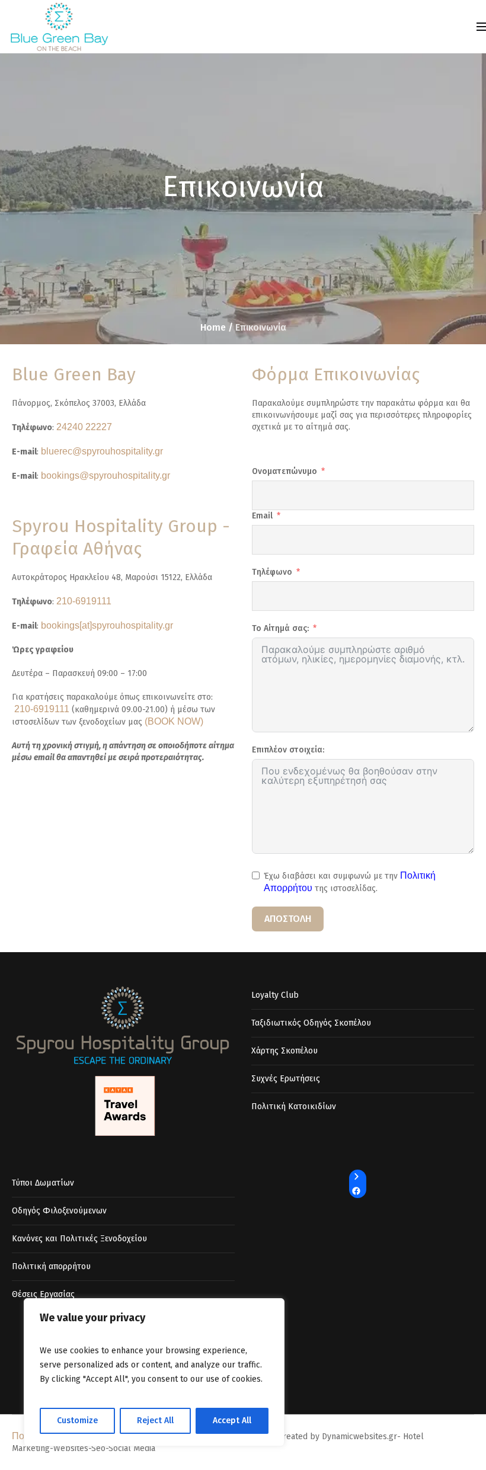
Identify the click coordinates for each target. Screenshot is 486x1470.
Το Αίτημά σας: (280, 628)
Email (262, 516)
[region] (154, 1372)
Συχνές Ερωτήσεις (285, 1079)
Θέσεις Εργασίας (43, 1294)
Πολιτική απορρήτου (51, 1266)
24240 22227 (84, 427)
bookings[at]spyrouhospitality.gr (107, 625)
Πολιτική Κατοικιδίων (293, 1106)
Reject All (155, 1420)
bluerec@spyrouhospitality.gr (102, 451)
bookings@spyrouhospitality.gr (105, 475)
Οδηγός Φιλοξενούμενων (59, 1211)
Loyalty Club (275, 995)
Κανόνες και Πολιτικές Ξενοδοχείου (79, 1239)
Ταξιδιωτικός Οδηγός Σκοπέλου (311, 1023)
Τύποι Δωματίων (43, 1183)
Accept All (232, 1420)
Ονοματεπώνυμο (284, 471)
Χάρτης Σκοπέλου (284, 1051)
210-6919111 (83, 601)
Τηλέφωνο (272, 572)
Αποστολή (287, 918)
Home (213, 327)
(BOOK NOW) (174, 721)
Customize (77, 1420)
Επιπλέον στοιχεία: (288, 750)
